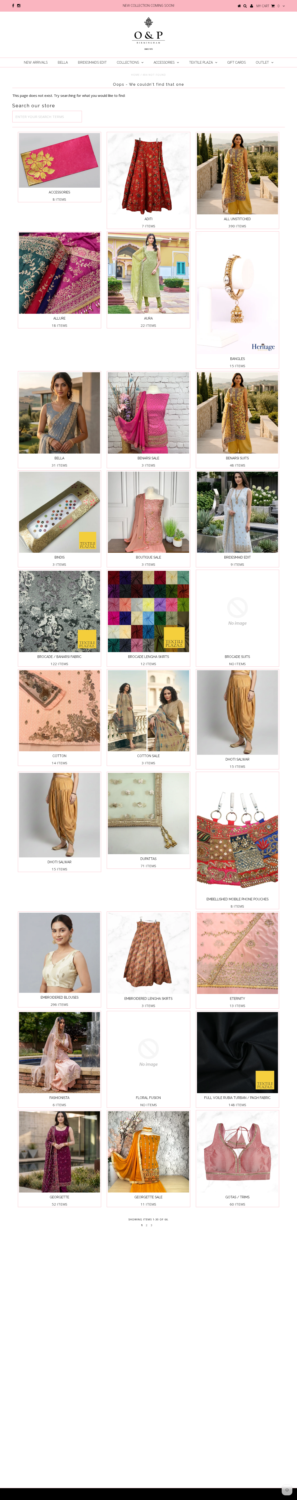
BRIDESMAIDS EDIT (92, 62)
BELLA (63, 62)
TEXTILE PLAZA (201, 62)
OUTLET (262, 62)
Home (135, 74)
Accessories (164, 62)
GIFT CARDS (236, 62)
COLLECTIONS (128, 62)
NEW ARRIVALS (36, 62)
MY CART (267, 6)
